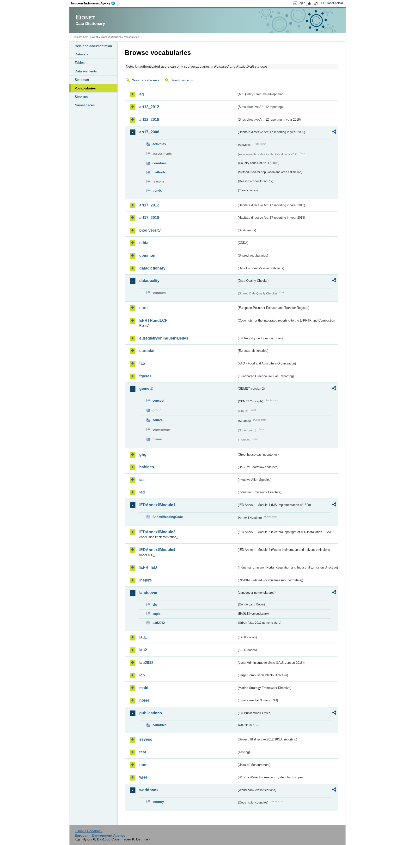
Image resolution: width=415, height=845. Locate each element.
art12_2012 (149, 107)
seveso (146, 739)
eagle (156, 614)
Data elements (86, 71)
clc (155, 604)
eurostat (146, 351)
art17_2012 (149, 205)
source (158, 420)
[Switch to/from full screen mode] (316, 3)
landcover (148, 593)
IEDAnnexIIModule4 (157, 550)
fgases (145, 376)
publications (150, 713)
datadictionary (152, 268)
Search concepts (182, 80)
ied (142, 492)
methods (159, 172)
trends (157, 190)
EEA (94, 3)
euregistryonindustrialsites (163, 338)
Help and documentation (93, 46)
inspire (145, 580)
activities (159, 144)
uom (143, 765)
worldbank (149, 790)
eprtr (143, 308)
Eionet (94, 36)
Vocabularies (85, 88)
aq (141, 94)
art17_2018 (149, 218)
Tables (80, 63)
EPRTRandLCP (153, 320)
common (147, 255)
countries (159, 163)
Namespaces (85, 105)
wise (143, 777)
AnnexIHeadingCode (168, 517)
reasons (158, 181)
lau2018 (146, 663)
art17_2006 (149, 132)
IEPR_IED (148, 567)
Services (81, 97)
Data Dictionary (111, 36)
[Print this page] (310, 3)
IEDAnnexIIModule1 (157, 505)
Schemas (82, 80)
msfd (143, 688)
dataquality (149, 281)
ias (142, 480)
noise (144, 700)
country (158, 802)
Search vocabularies (145, 80)
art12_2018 (149, 119)
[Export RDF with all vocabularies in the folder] (334, 132)
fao (142, 363)
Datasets (81, 54)
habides (146, 467)
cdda (143, 243)
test (142, 752)
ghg (142, 454)
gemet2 (146, 389)
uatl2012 (159, 623)
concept (158, 400)
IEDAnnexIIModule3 (157, 532)
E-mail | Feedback (88, 831)
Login (301, 3)
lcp (142, 675)
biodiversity (150, 230)
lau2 (143, 650)
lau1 (143, 637)
